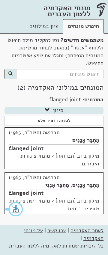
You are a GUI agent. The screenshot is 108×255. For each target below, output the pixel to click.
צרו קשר (56, 230)
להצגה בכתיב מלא (54, 120)
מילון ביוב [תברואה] (77, 155)
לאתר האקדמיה (87, 230)
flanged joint (26, 148)
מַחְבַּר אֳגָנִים (85, 140)
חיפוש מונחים (83, 26)
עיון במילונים (43, 26)
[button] (14, 209)
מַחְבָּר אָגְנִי (57, 185)
